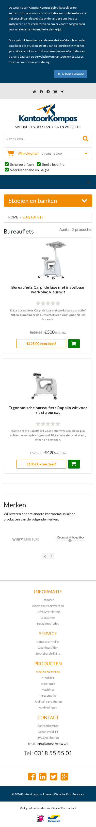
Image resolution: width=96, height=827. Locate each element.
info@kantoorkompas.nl (52, 743)
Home (13, 217)
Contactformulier (48, 641)
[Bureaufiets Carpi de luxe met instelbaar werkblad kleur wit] (48, 295)
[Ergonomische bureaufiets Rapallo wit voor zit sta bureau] (48, 415)
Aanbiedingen (48, 707)
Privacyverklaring (38, 62)
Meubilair (48, 678)
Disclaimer (48, 617)
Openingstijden (48, 647)
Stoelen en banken (48, 672)
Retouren (48, 600)
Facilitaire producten (48, 701)
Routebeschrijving (48, 653)
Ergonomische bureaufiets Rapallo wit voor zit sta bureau (48, 410)
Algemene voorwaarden (48, 606)
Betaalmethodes (48, 623)
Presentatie (48, 695)
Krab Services (75, 794)
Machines (48, 689)
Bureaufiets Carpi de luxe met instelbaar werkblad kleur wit (48, 289)
